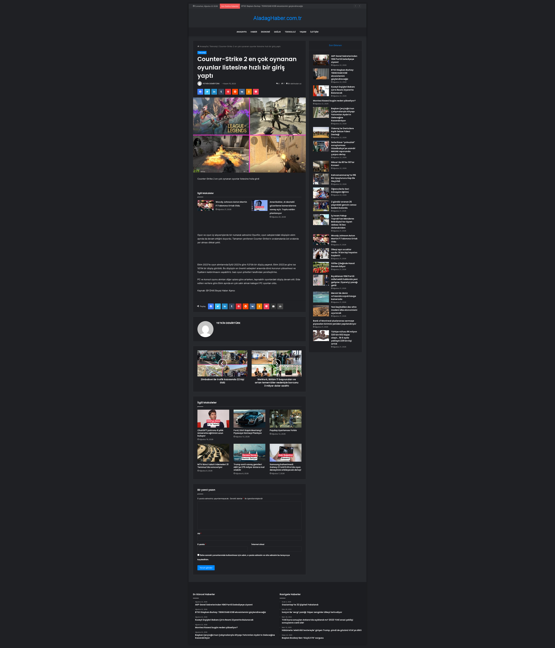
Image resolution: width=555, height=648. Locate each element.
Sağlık (277, 32)
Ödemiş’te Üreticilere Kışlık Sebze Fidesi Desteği (342, 131)
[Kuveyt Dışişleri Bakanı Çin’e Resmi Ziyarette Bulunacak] (321, 90)
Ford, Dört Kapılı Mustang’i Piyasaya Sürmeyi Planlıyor (248, 432)
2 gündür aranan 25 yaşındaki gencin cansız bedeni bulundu (343, 204)
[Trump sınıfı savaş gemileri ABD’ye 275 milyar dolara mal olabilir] (249, 453)
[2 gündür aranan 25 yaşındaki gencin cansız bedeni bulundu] (321, 205)
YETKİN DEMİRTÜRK (211, 83)
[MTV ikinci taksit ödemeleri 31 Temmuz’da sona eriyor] (213, 453)
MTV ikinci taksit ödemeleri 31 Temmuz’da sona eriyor (213, 466)
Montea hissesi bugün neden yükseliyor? (334, 100)
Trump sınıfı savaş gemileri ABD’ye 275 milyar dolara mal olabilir (249, 467)
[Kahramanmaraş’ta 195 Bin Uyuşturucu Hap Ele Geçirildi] (321, 179)
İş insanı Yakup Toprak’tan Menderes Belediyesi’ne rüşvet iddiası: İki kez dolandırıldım (342, 221)
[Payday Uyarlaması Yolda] (285, 419)
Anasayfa (242, 32)
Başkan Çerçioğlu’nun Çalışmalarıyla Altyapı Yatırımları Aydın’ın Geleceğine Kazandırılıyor (343, 114)
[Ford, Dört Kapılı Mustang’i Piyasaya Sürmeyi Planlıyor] (249, 419)
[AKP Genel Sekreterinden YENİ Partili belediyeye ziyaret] (321, 60)
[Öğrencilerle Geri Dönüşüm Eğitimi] (321, 192)
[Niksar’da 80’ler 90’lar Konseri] (321, 166)
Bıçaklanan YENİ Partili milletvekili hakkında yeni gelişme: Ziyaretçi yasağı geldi (344, 281)
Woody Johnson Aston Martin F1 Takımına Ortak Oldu (344, 238)
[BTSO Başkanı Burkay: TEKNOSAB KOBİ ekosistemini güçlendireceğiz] (321, 73)
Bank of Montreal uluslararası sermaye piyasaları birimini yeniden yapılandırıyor (334, 322)
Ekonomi (265, 32)
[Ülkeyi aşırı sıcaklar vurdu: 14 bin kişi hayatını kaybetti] (321, 253)
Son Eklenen (335, 45)
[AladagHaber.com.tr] (277, 18)
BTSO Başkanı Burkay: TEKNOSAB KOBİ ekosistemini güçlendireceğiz (342, 74)
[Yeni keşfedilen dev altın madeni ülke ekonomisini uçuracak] (321, 311)
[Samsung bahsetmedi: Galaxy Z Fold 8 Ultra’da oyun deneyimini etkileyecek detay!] (285, 453)
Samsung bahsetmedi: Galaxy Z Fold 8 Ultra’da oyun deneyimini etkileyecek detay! (285, 467)
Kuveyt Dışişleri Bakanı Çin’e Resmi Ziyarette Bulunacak (266, 6)
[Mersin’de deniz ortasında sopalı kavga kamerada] (321, 297)
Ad (199, 533)
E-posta (201, 544)
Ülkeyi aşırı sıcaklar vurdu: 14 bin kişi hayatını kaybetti (344, 252)
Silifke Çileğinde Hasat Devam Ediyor (343, 265)
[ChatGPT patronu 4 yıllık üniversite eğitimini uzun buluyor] (213, 419)
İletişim (314, 32)
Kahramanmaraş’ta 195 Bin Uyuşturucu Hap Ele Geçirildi (343, 178)
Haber (254, 32)
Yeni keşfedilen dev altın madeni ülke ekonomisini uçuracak (344, 310)
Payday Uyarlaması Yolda (283, 430)
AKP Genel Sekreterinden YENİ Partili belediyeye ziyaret (344, 59)
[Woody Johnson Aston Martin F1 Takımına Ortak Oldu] (205, 205)
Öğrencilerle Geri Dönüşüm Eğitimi (340, 190)
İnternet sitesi (257, 544)
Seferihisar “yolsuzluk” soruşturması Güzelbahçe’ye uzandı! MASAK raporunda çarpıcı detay (343, 148)
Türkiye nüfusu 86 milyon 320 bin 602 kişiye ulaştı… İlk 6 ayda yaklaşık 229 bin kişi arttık (344, 337)
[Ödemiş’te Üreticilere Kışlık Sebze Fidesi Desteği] (321, 132)
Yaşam (303, 32)
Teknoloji (290, 32)
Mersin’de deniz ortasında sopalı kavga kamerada (343, 296)
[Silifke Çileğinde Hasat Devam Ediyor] (321, 267)
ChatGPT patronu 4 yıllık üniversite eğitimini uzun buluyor (210, 433)
